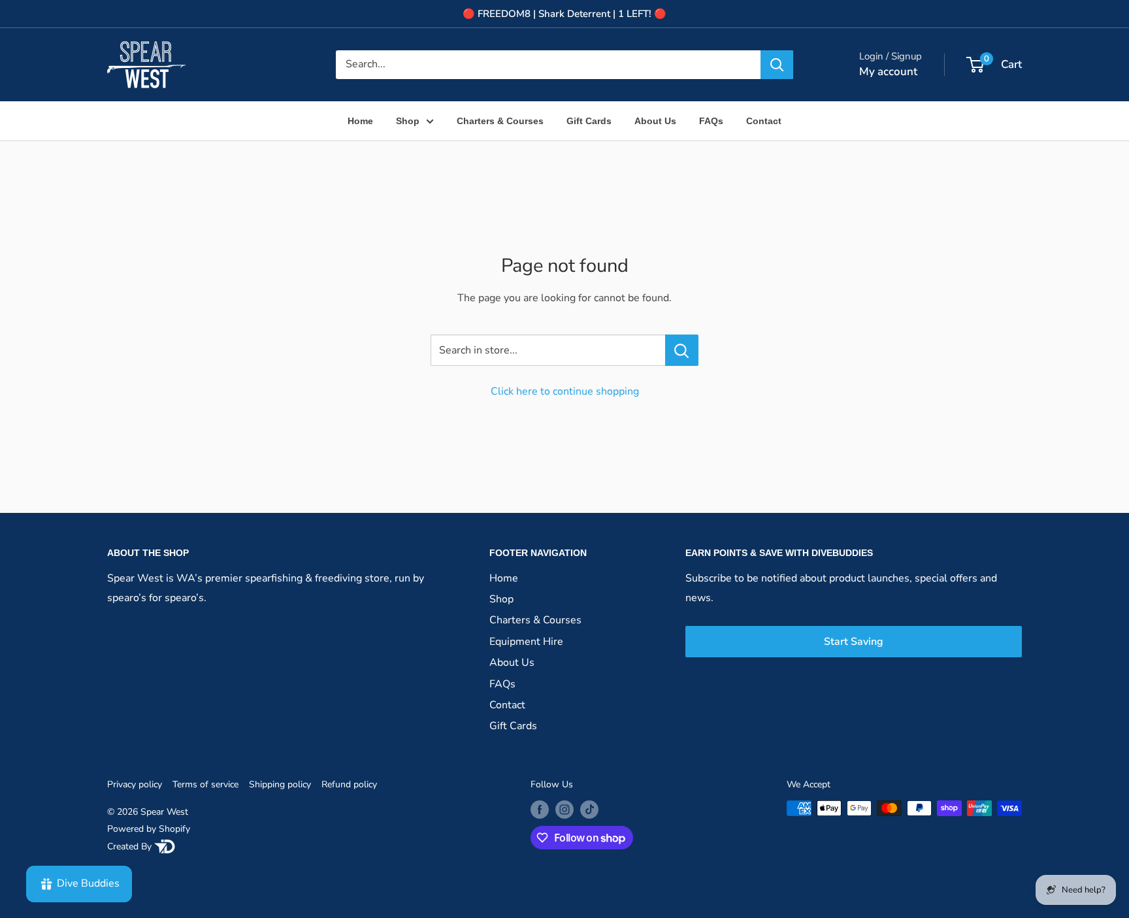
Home (360, 121)
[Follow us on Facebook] (540, 809)
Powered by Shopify (148, 829)
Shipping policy (280, 784)
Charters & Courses (500, 121)
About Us (655, 121)
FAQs (711, 121)
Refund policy (349, 784)
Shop (407, 121)
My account (888, 71)
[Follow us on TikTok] (589, 809)
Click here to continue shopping (565, 391)
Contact (763, 121)
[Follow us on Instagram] (564, 809)
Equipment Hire (526, 641)
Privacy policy (134, 784)
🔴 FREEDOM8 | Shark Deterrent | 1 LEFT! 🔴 (564, 13)
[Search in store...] (681, 350)
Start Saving (853, 641)
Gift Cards (589, 121)
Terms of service (205, 784)
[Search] (777, 64)
